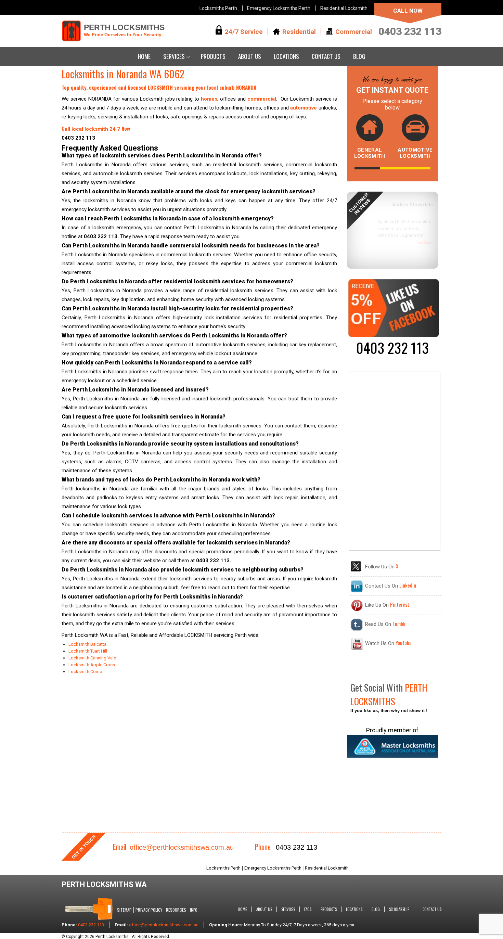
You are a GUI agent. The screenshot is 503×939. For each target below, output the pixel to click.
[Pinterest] (356, 610)
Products (213, 56)
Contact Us (326, 56)
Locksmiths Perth (218, 8)
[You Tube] (356, 648)
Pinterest (399, 604)
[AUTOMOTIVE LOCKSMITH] (415, 129)
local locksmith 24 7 (96, 129)
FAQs (307, 909)
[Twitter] (355, 570)
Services (174, 56)
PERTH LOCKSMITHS (124, 30)
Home (144, 56)
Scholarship (399, 909)
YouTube (404, 642)
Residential (299, 31)
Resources (176, 910)
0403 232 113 (409, 31)
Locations (286, 56)
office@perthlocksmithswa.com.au (182, 847)
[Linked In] (356, 591)
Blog (359, 56)
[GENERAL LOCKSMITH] (369, 129)
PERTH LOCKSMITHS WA (104, 884)
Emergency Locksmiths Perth (278, 8)
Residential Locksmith (343, 8)
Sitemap (124, 910)
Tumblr (399, 623)
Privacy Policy (149, 910)
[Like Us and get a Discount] (393, 335)
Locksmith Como (85, 671)
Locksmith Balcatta (87, 644)
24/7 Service (244, 31)
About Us (249, 56)
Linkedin (407, 585)
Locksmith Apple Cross (91, 664)
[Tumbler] (356, 629)
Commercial (353, 31)
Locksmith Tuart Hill (87, 651)
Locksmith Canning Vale (92, 657)
